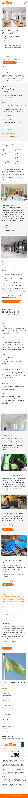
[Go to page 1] (8, 614)
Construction (5, 700)
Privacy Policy (5, 728)
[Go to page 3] (11, 614)
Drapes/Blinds (5, 176)
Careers (4, 717)
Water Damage (6, 690)
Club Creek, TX (11, 80)
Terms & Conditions (7, 726)
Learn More (7, 529)
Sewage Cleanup (6, 169)
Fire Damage (5, 693)
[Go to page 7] (17, 614)
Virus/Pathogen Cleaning (8, 171)
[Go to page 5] (14, 614)
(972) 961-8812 (9, 62)
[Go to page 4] (12, 614)
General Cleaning (6, 707)
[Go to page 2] (9, 614)
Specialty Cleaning (6, 705)
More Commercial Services (11, 301)
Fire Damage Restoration (10, 136)
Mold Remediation (6, 695)
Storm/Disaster (6, 698)
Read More (7, 648)
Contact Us (5, 719)
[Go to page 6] (15, 614)
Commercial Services (8, 130)
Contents (4, 179)
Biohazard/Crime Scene (17, 169)
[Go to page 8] (19, 614)
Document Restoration (18, 174)
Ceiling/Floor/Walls (7, 174)
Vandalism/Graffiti (16, 177)
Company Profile (6, 714)
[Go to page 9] (20, 614)
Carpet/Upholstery (12, 173)
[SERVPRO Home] (7, 2)
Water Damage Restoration (11, 133)
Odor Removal (13, 176)
